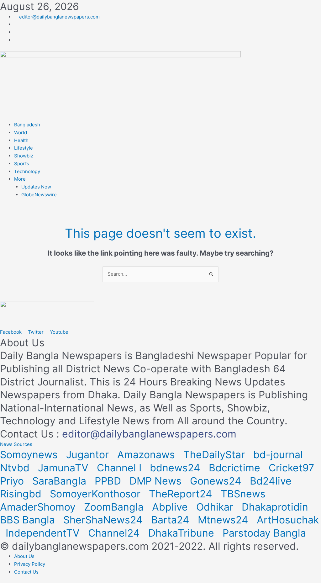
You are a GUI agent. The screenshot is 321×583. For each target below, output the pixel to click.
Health (21, 140)
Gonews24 (217, 481)
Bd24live (272, 481)
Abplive (171, 507)
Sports (21, 164)
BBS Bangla (29, 520)
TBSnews (244, 494)
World (20, 132)
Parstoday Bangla (266, 533)
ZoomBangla (115, 507)
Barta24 (171, 520)
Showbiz (23, 156)
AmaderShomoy (39, 507)
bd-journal (279, 454)
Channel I (120, 468)
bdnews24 (176, 468)
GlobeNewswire (39, 195)
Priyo (13, 481)
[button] (16, 444)
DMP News (156, 481)
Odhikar (216, 507)
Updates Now (36, 187)
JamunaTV (64, 468)
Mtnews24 (224, 520)
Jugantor (89, 454)
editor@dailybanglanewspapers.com (149, 434)
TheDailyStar (215, 454)
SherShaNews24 (104, 520)
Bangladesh (27, 125)
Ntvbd (16, 468)
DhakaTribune (182, 533)
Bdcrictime (236, 468)
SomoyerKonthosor (96, 494)
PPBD (109, 481)
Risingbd (22, 494)
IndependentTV (44, 533)
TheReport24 (182, 494)
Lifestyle (23, 148)
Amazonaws (147, 454)
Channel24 (115, 533)
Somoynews (29, 454)
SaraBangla (60, 481)
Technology (27, 171)
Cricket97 (293, 468)
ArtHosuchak (288, 520)
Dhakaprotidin (276, 507)
